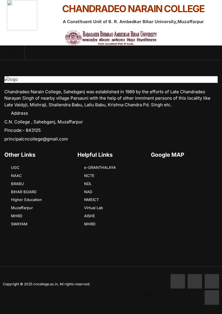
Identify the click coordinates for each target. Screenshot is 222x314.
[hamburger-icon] (15, 52)
